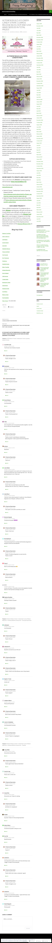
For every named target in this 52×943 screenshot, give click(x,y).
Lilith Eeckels (5, 276)
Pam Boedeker (5, 297)
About (5, 14)
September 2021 (40, 65)
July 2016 (38, 173)
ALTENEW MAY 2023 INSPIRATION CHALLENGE (42, 250)
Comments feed (40, 310)
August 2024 (39, 23)
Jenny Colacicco (5, 236)
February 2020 (39, 99)
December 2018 (40, 120)
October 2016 (39, 166)
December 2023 (40, 25)
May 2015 (38, 205)
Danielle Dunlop (5, 264)
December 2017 (40, 138)
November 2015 (40, 191)
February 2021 (39, 76)
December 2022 (40, 37)
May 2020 (38, 94)
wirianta (6, 446)
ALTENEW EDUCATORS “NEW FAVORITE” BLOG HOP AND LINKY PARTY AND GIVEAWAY (16, 325)
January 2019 (39, 117)
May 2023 (38, 32)
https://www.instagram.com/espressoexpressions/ (17, 14)
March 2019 (39, 113)
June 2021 (39, 69)
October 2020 (39, 83)
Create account (40, 303)
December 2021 (40, 58)
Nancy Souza (5, 300)
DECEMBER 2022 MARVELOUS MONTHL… (44, 269)
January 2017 (39, 159)
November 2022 (40, 39)
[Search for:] (43, 255)
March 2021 (39, 74)
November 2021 (40, 60)
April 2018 (39, 129)
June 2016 (39, 175)
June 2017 (39, 147)
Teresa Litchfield (6, 251)
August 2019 (39, 104)
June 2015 (39, 202)
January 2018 (39, 136)
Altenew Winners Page (24, 223)
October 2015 (39, 193)
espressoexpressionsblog (8, 11)
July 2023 (38, 28)
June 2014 (39, 221)
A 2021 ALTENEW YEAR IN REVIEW (9, 320)
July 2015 (38, 200)
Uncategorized (39, 295)
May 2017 (38, 150)
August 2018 (39, 124)
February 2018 (39, 133)
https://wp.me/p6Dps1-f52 (18, 181)
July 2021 (38, 67)
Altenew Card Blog (6, 233)
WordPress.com (40, 313)
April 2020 (39, 97)
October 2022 (39, 42)
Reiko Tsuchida (5, 267)
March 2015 (39, 209)
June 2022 (39, 46)
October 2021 (39, 62)
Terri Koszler (5, 254)
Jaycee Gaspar (5, 242)
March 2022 (39, 51)
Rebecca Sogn (5, 294)
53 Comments (24, 31)
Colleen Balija (5, 279)
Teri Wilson (4, 291)
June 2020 (39, 92)
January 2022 (39, 55)
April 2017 (39, 152)
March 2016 (39, 182)
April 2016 (39, 179)
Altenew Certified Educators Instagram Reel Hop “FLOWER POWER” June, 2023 (43, 246)
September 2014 (40, 216)
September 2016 (40, 168)
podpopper (6, 625)
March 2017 (39, 154)
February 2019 (39, 115)
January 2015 (39, 214)
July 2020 (38, 90)
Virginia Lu (4, 261)
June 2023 (39, 30)
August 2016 (39, 170)
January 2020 (39, 101)
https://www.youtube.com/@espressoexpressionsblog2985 (40, 14)
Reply (6, 350)
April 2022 (39, 48)
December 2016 (40, 161)
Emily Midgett (5, 273)
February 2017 (39, 156)
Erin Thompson (5, 258)
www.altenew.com (7, 187)
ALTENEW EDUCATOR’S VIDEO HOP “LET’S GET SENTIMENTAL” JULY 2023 (43, 241)
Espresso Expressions (15, 31)
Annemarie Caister (6, 282)
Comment (28, 928)
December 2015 (40, 189)
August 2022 (39, 44)
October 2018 (39, 122)
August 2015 (39, 198)
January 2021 (39, 78)
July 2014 (38, 218)
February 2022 (39, 53)
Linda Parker (5, 285)
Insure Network (43, 263)
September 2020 (40, 85)
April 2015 (39, 207)
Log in (38, 306)
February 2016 (39, 184)
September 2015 (40, 196)
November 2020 (40, 81)
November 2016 (40, 163)
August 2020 (39, 88)
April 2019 (39, 110)
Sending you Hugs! (44, 264)
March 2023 (39, 35)
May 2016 (38, 177)
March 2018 (39, 131)
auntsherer (6, 857)
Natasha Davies (5, 288)
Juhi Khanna (4, 239)
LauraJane (4, 245)
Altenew (8, 210)
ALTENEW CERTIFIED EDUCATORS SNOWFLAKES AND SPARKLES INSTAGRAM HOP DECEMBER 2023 (43, 236)
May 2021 (38, 71)
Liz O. (5, 584)
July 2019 (38, 106)
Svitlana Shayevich (6, 270)
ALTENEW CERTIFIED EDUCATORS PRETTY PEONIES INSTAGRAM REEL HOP (43, 231)
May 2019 (38, 108)
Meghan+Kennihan (8, 597)
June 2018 (39, 127)
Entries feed (39, 308)
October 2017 (39, 140)
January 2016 (39, 186)
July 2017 (38, 145)
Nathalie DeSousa (6, 248)
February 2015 (39, 212)
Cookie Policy (24, 940)
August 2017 (39, 143)
